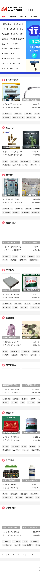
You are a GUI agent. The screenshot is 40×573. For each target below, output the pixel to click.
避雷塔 (23, 256)
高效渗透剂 (29, 498)
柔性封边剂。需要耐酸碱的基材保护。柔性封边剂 (31, 242)
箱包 (3, 44)
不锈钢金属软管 (25, 161)
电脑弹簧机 (14, 161)
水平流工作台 (7, 545)
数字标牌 (14, 402)
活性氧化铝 (24, 494)
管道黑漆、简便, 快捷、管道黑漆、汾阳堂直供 (31, 290)
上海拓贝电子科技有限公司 (12, 393)
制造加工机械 (6, 24)
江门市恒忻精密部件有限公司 (12, 155)
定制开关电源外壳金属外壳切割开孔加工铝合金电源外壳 (11, 528)
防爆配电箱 (19, 209)
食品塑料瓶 (19, 498)
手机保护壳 (16, 541)
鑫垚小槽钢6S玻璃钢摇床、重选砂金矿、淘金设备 (11, 100)
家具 (16, 44)
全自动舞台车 (7, 304)
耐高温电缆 (6, 212)
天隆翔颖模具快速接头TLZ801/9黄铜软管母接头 (11, 147)
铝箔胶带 (5, 402)
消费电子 (12, 54)
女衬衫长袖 (24, 355)
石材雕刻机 (28, 114)
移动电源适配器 (27, 545)
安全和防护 (14, 34)
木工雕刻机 (18, 114)
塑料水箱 (24, 399)
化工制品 (5, 54)
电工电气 (34, 16)
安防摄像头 (6, 256)
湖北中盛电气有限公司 (10, 488)
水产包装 (25, 450)
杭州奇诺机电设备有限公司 (12, 250)
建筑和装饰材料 (14, 49)
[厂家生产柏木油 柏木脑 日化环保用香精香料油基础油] (11, 472)
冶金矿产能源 (13, 68)
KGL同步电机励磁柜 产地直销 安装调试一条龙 (11, 195)
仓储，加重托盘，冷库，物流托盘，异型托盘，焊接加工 (11, 290)
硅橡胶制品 (34, 494)
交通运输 (5, 39)
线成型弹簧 (6, 165)
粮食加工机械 (33, 260)
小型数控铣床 (31, 117)
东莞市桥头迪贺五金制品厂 (12, 298)
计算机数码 (6, 58)
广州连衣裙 (26, 351)
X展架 (22, 402)
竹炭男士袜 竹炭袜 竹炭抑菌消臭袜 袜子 (31, 338)
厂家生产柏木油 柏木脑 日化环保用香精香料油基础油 (11, 480)
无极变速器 (16, 165)
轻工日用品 (10, 44)
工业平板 (17, 545)
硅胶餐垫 (15, 399)
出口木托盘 (24, 307)
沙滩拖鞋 (14, 355)
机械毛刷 (36, 161)
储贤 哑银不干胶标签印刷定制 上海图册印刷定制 (11, 242)
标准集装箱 (6, 307)
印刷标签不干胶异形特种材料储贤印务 (11, 385)
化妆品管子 (15, 446)
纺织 (18, 63)
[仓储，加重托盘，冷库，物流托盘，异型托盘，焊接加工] (11, 282)
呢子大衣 (33, 355)
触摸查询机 (35, 212)
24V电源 (28, 209)
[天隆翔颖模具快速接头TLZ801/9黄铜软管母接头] (11, 140)
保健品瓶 (32, 446)
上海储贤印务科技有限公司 (12, 247)
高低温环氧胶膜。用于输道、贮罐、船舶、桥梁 (31, 433)
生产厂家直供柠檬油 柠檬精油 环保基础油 (31, 385)
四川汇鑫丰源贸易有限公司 (12, 107)
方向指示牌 (23, 260)
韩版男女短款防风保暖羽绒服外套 (11, 338)
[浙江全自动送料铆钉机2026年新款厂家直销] (31, 140)
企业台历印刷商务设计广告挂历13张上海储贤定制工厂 (11, 433)
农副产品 (5, 68)
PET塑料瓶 (16, 450)
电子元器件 (6, 34)
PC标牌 (5, 351)
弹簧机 (5, 161)
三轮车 (15, 307)
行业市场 (29, 10)
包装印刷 (5, 49)
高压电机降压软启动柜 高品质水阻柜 (31, 195)
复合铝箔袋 (6, 450)
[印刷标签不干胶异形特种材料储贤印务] (11, 377)
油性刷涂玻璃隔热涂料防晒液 (31, 480)
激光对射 (31, 256)
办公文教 (5, 63)
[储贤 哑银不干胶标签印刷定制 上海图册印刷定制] (11, 235)
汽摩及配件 (13, 39)
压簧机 (25, 165)
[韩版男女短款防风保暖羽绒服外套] (11, 330)
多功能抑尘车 (35, 307)
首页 (3, 16)
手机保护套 (6, 541)
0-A (3, 555)
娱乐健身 (12, 63)
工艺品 (17, 58)
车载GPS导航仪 (7, 209)
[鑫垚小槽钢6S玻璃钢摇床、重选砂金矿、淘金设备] (11, 92)
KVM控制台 (34, 541)
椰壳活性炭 (14, 494)
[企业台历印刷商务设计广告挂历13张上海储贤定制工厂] (11, 425)
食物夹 (33, 399)
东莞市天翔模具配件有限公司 (12, 152)
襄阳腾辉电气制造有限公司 (12, 199)
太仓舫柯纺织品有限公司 (11, 342)
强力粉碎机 (6, 117)
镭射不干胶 (6, 399)
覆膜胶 (24, 446)
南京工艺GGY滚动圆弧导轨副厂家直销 (31, 100)
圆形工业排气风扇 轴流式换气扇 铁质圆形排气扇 (31, 528)
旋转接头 (33, 165)
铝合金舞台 (31, 402)
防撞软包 (13, 260)
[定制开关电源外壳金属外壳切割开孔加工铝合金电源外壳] (11, 520)
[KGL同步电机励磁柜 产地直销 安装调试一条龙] (11, 187)
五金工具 (23, 16)
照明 (21, 34)
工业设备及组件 (17, 24)
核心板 (25, 541)
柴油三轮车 (18, 304)
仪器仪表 (12, 29)
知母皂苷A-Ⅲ (7, 114)
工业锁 (5, 260)
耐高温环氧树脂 (7, 498)
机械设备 (13, 16)
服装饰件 (21, 39)
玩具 (12, 58)
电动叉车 (27, 304)
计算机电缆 (25, 212)
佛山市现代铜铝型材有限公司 (12, 535)
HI (38, 555)
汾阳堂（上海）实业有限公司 (12, 203)
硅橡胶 (5, 494)
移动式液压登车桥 (18, 117)
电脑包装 (5, 446)
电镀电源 (15, 212)
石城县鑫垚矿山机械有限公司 (12, 104)
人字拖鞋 (5, 355)
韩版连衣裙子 (15, 351)
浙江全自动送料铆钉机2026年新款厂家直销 (31, 147)
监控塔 (15, 256)
